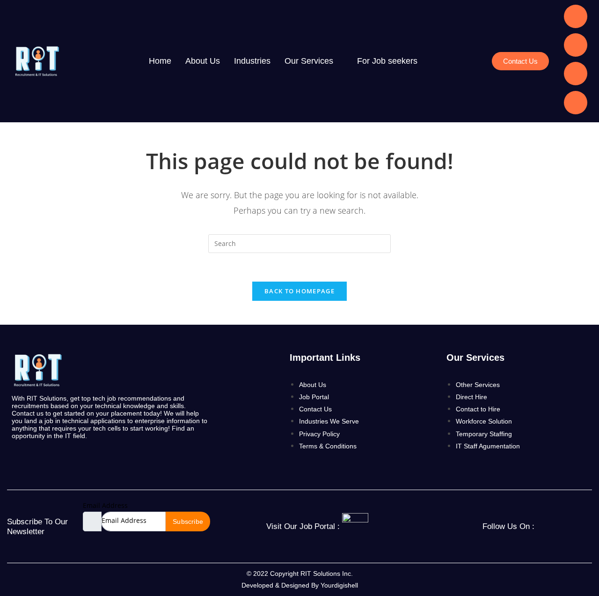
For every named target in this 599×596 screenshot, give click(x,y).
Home (160, 61)
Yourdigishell (339, 585)
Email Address (105, 505)
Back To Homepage (299, 291)
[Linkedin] (575, 16)
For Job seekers (387, 61)
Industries (252, 61)
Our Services (309, 61)
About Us (202, 61)
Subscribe (188, 521)
